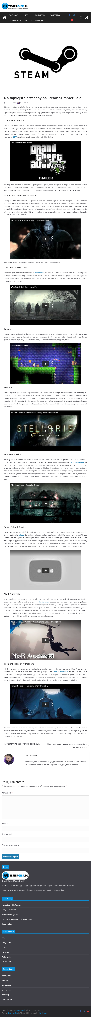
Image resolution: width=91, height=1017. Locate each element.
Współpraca (6, 976)
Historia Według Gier (10, 915)
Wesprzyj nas (7, 999)
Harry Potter (6, 943)
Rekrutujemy (7, 985)
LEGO (4, 947)
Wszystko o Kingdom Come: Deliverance (17, 919)
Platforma (13, 15)
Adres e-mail (8, 834)
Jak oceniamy (7, 990)
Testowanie (14, 20)
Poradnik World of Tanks (11, 905)
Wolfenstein (6, 957)
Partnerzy (5, 995)
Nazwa (5, 823)
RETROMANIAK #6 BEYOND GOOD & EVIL (22, 744)
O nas (27, 20)
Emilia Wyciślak (25, 103)
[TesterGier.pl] (4, 17)
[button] (19, 15)
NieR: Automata (43, 602)
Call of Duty (6, 962)
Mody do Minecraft (9, 910)
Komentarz (7, 793)
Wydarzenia (55, 15)
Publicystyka (39, 15)
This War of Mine (77, 462)
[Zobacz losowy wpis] (86, 17)
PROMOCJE (39, 20)
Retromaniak (7, 924)
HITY (26, 15)
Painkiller (5, 952)
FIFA (3, 938)
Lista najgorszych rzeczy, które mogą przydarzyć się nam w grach (67, 745)
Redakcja (5, 980)
